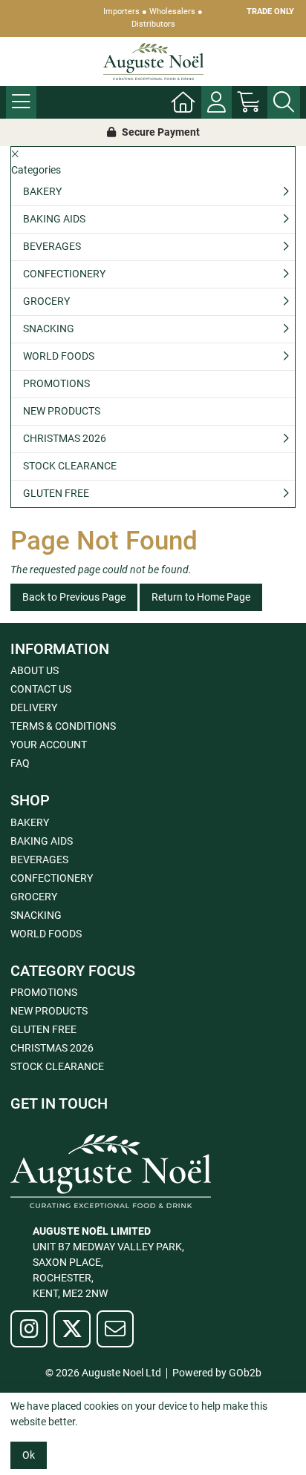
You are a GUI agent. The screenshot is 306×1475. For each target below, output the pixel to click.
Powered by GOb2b (216, 1373)
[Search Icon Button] (283, 102)
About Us (34, 670)
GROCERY (46, 301)
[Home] (183, 102)
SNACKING (48, 328)
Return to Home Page (201, 597)
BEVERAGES (52, 246)
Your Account (48, 744)
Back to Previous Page (74, 597)
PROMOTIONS (56, 383)
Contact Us (40, 689)
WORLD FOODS (58, 356)
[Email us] (115, 1328)
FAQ (20, 763)
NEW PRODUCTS (61, 411)
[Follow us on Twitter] (72, 1328)
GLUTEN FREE (56, 493)
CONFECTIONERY (64, 274)
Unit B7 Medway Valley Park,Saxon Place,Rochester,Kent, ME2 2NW (108, 1262)
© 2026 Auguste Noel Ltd (103, 1373)
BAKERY (42, 191)
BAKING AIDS (54, 219)
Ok (28, 1455)
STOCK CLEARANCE (70, 466)
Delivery (33, 707)
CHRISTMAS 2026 (64, 438)
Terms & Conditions (63, 726)
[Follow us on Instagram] (29, 1328)
